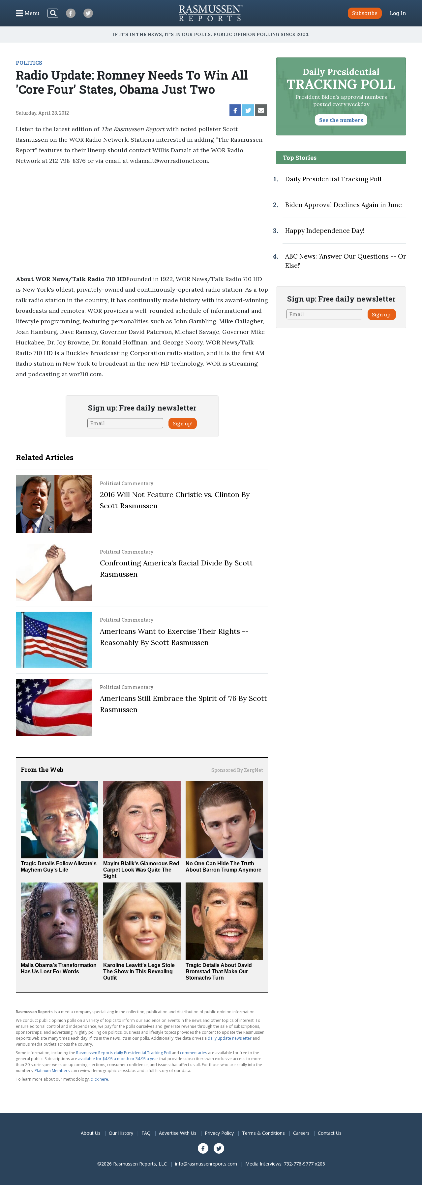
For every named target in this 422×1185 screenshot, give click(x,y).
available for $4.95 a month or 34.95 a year (118, 1058)
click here (99, 1079)
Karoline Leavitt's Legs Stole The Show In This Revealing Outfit (139, 971)
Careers (301, 1133)
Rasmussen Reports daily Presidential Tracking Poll (123, 1053)
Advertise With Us (177, 1133)
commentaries (193, 1053)
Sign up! (183, 423)
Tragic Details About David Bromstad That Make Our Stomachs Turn (219, 971)
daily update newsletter (230, 1038)
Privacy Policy (219, 1133)
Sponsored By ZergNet (237, 770)
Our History (121, 1133)
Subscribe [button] (364, 13)
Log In (398, 13)
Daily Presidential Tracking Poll (333, 179)
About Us (91, 1133)
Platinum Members (52, 1070)
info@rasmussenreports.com (206, 1164)
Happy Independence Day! (324, 230)
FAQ (146, 1133)
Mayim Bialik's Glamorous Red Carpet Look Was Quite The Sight (141, 870)
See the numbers (341, 120)
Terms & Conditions (263, 1133)
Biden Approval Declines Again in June (343, 205)
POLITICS (29, 62)
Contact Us (330, 1133)
